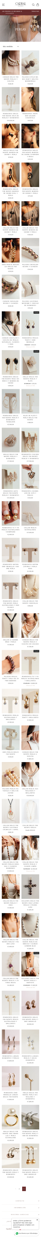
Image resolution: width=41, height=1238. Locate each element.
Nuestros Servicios (20, 1214)
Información (20, 1207)
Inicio (20, 24)
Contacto (20, 1201)
